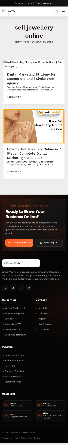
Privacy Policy (7, 438)
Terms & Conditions (23, 438)
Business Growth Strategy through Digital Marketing (31, 87)
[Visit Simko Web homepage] (21, 263)
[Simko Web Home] (9, 11)
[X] (29, 288)
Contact (37, 438)
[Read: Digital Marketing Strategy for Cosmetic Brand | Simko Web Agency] (33, 64)
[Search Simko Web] (57, 11)
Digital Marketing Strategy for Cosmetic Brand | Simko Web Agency (31, 78)
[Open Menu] (63, 11)
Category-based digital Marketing (22, 90)
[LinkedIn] (21, 288)
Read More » (14, 97)
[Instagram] (5, 288)
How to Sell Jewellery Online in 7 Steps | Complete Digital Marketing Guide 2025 (34, 153)
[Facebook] (13, 288)
